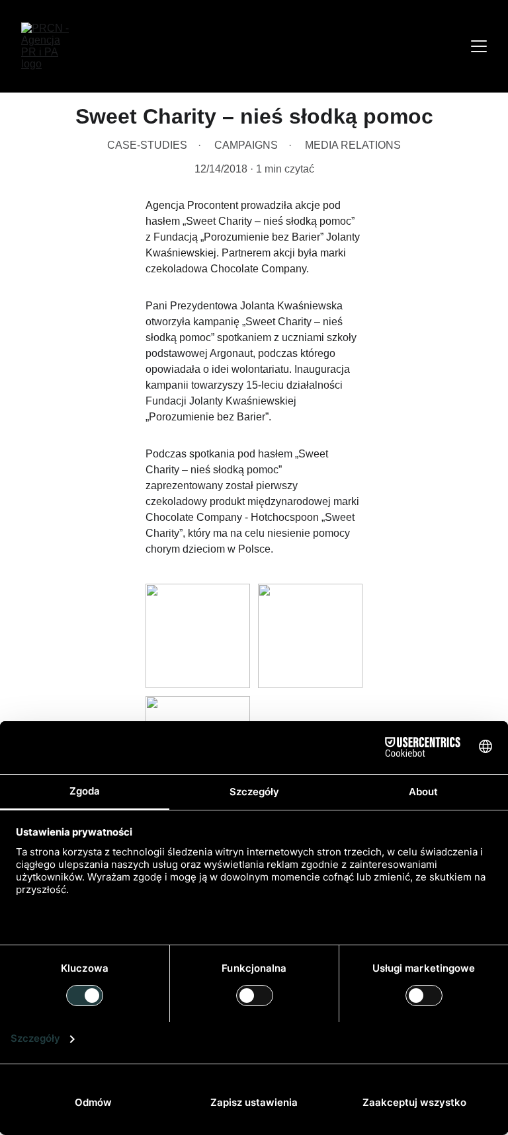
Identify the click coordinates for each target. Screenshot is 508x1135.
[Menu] (479, 46)
